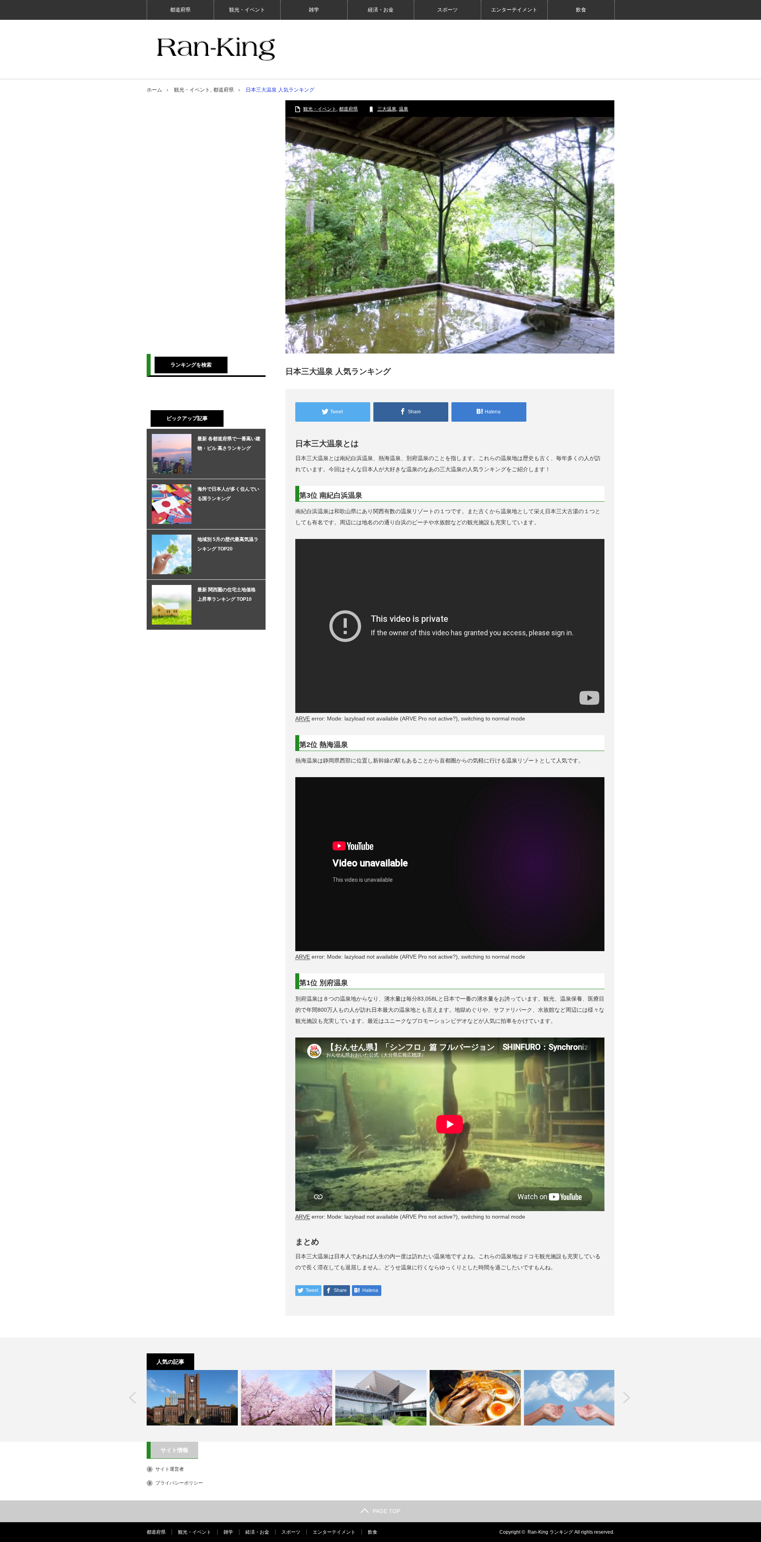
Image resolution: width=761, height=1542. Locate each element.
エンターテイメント (514, 10)
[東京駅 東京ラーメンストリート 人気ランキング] (475, 1397)
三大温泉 (386, 109)
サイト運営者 (169, 1469)
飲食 (581, 10)
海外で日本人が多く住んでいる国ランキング (228, 493)
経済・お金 (381, 10)
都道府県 (180, 10)
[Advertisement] (206, 219)
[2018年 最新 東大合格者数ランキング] (192, 1397)
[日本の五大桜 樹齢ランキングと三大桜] (286, 1397)
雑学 (314, 10)
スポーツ (447, 10)
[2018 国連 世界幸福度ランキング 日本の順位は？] (569, 1397)
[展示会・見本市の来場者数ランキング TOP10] (380, 1397)
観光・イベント (247, 10)
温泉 (403, 109)
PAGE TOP (386, 1511)
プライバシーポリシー (179, 1483)
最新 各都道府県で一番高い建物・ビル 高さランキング (228, 443)
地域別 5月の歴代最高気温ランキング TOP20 (227, 544)
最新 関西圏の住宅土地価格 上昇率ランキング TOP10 (226, 594)
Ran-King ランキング (550, 1532)
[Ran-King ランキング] (215, 49)
